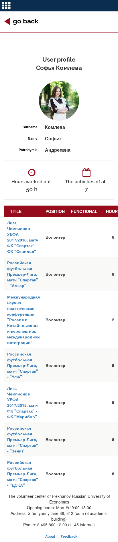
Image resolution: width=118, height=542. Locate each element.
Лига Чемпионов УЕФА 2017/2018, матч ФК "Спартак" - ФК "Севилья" (22, 237)
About (50, 537)
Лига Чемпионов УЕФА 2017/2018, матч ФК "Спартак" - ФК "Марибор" (22, 402)
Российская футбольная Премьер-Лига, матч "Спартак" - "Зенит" (22, 439)
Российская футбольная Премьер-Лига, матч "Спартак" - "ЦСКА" (22, 473)
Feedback (69, 537)
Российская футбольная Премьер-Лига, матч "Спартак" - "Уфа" (22, 365)
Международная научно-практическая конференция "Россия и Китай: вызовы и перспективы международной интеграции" (23, 319)
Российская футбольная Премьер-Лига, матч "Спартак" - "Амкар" (22, 274)
